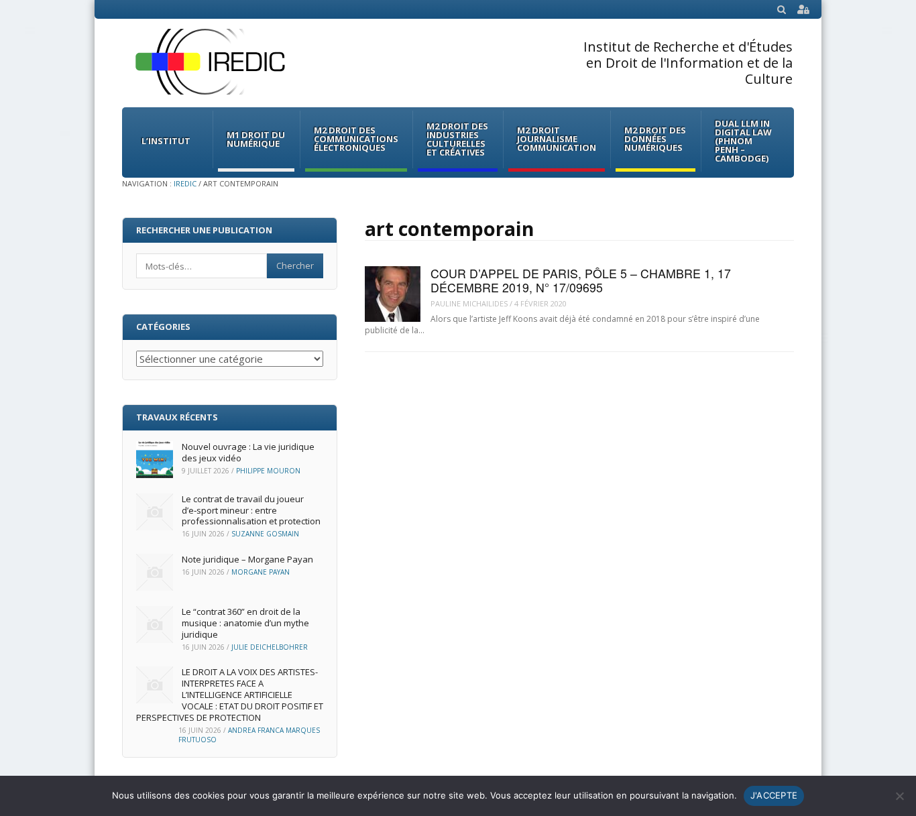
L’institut (165, 141)
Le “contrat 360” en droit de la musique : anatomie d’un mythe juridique (245, 622)
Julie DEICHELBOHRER (269, 647)
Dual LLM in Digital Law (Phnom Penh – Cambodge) (743, 140)
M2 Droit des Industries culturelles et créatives (457, 139)
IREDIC (185, 183)
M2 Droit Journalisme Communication (556, 139)
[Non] (899, 796)
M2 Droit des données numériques (655, 139)
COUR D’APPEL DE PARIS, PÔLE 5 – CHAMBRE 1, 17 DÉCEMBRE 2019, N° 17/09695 (581, 280)
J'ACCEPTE (773, 795)
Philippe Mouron (268, 470)
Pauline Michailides (469, 303)
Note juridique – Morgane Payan (247, 559)
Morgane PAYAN (260, 572)
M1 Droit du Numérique (256, 139)
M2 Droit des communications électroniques (356, 139)
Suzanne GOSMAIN (265, 533)
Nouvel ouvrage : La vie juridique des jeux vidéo (248, 452)
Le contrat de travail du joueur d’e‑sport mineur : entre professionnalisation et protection (251, 510)
